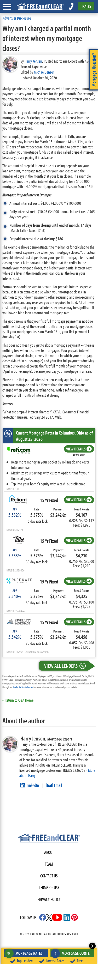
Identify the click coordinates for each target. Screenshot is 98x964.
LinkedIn (33, 785)
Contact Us (49, 876)
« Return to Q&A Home (17, 700)
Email (58, 785)
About (49, 852)
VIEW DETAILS (75, 448)
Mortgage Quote (72, 953)
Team (49, 864)
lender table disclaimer (23, 687)
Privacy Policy (49, 899)
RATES (86, 6)
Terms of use (49, 887)
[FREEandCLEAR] (49, 838)
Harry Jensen (33, 61)
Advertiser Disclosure (17, 18)
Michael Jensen (44, 72)
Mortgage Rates (25, 953)
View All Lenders (64, 665)
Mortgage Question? (94, 70)
